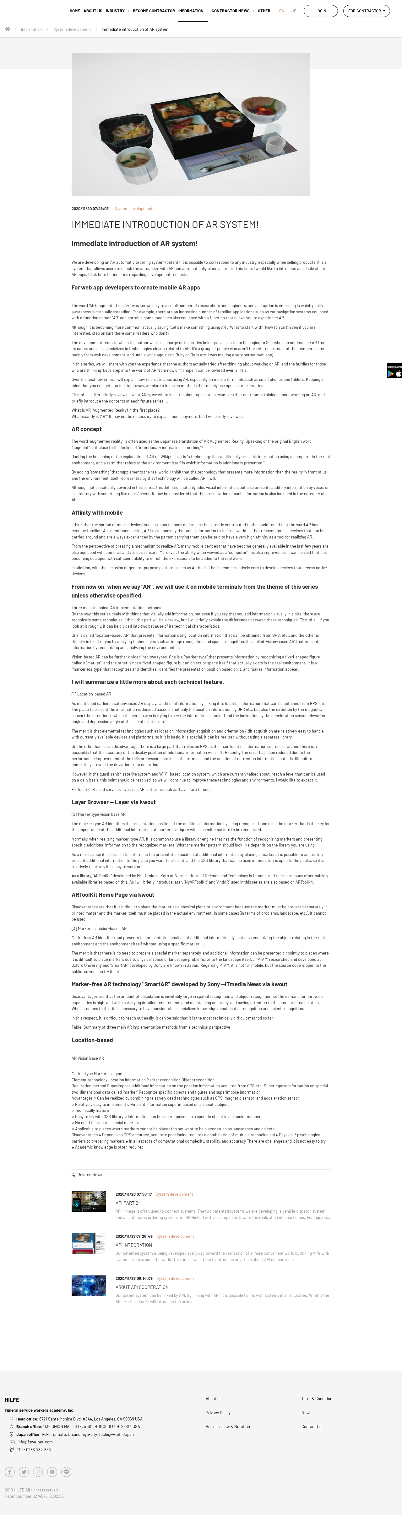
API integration (134, 1245)
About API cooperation (142, 1287)
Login (320, 10)
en (282, 10)
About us (93, 10)
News (306, 1412)
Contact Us (311, 1426)
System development (72, 29)
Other (264, 10)
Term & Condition (317, 1398)
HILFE (12, 1399)
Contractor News (231, 10)
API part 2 (127, 1203)
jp (293, 10)
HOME (75, 10)
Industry (115, 10)
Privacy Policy (218, 1412)
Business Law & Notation (228, 1426)
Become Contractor (154, 10)
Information (191, 10)
